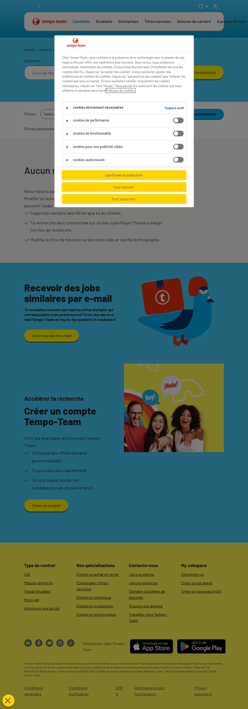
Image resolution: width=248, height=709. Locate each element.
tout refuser (124, 187)
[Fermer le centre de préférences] (8, 700)
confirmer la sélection (124, 175)
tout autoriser (124, 198)
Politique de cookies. (120, 90)
